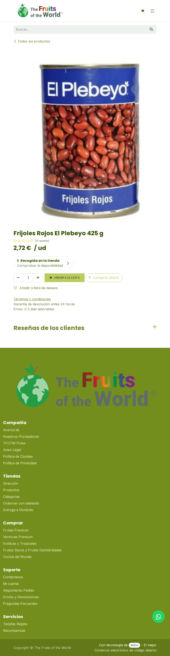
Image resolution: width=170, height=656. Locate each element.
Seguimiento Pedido (18, 590)
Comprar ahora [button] (105, 277)
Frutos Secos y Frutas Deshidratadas (32, 550)
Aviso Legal (12, 450)
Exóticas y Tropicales (19, 543)
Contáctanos (13, 577)
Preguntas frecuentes (20, 603)
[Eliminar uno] (18, 277)
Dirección (10, 483)
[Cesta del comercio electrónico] (142, 11)
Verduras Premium (18, 537)
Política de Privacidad (19, 463)
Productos (11, 490)
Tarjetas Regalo (15, 624)
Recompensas (14, 630)
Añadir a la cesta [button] (67, 277)
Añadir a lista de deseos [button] (38, 288)
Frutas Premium (15, 530)
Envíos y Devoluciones (21, 597)
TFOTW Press (14, 443)
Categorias (11, 497)
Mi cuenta (11, 584)
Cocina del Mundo (17, 557)
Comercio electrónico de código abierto (126, 650)
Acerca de (11, 430)
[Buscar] (151, 29)
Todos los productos (34, 41)
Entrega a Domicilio (18, 510)
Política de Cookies (18, 456)
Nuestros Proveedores (21, 436)
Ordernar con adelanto (21, 503)
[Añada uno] (38, 277)
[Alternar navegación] (152, 11)
